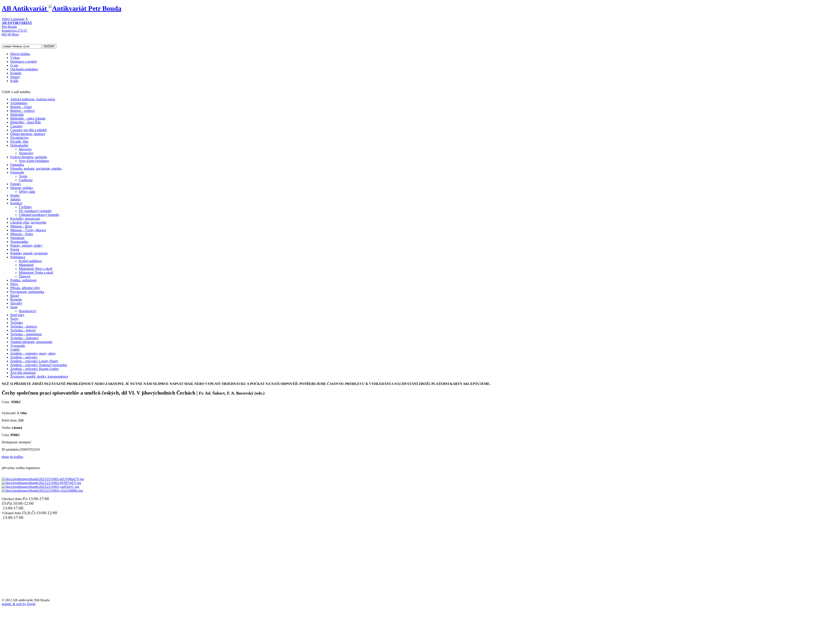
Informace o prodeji (23, 61)
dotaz (5, 457)
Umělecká (26, 180)
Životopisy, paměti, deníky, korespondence (39, 376)
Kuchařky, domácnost (25, 218)
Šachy (14, 319)
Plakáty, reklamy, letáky (26, 245)
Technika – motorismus (26, 334)
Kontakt (15, 73)
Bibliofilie (17, 114)
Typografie (17, 345)
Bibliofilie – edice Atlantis (27, 118)
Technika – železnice (24, 338)
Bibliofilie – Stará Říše (25, 122)
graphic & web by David (18, 604)
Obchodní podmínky (24, 69)
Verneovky (26, 153)
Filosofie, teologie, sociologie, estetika (36, 168)
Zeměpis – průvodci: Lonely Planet (34, 361)
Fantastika (17, 164)
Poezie (14, 249)
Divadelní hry (19, 138)
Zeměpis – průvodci (23, 357)
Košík (14, 81)
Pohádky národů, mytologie (29, 253)
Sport (14, 307)
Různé (14, 295)
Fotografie (17, 172)
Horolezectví (27, 311)
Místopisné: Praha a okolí (36, 272)
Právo (14, 284)
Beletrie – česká (21, 107)
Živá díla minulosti (23, 372)
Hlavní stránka (20, 54)
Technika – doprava (23, 326)
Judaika (15, 199)
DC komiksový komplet (35, 211)
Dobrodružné (19, 145)
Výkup (15, 57)
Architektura (18, 103)
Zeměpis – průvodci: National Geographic (38, 365)
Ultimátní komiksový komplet (39, 215)
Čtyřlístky (25, 207)
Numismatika (19, 241)
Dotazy (15, 77)
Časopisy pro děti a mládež (28, 130)
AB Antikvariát (25, 8)
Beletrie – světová (22, 111)
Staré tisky (17, 315)
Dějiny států (27, 191)
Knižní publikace (30, 261)
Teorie (23, 176)
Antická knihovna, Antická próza (32, 99)
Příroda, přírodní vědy (25, 288)
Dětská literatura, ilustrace (27, 134)
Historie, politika (21, 188)
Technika (16, 322)
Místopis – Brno (21, 226)
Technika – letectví (23, 330)
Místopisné (26, 265)
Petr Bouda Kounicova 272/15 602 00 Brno (17, 28)
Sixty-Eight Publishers (34, 161)
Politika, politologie (23, 280)
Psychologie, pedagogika (27, 292)
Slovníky (16, 303)
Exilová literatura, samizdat (28, 157)
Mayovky (25, 149)
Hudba (14, 195)
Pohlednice (17, 257)
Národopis (17, 238)
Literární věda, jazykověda (28, 222)
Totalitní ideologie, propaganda (31, 342)
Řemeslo (16, 299)
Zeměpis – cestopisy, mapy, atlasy (33, 353)
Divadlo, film (19, 141)
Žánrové (24, 276)
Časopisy (16, 126)
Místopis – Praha (21, 234)
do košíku (16, 457)
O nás (14, 65)
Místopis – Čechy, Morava (28, 230)
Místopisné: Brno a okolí (35, 268)
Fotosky (15, 184)
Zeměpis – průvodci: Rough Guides (34, 369)
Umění (14, 349)
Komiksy (16, 203)
